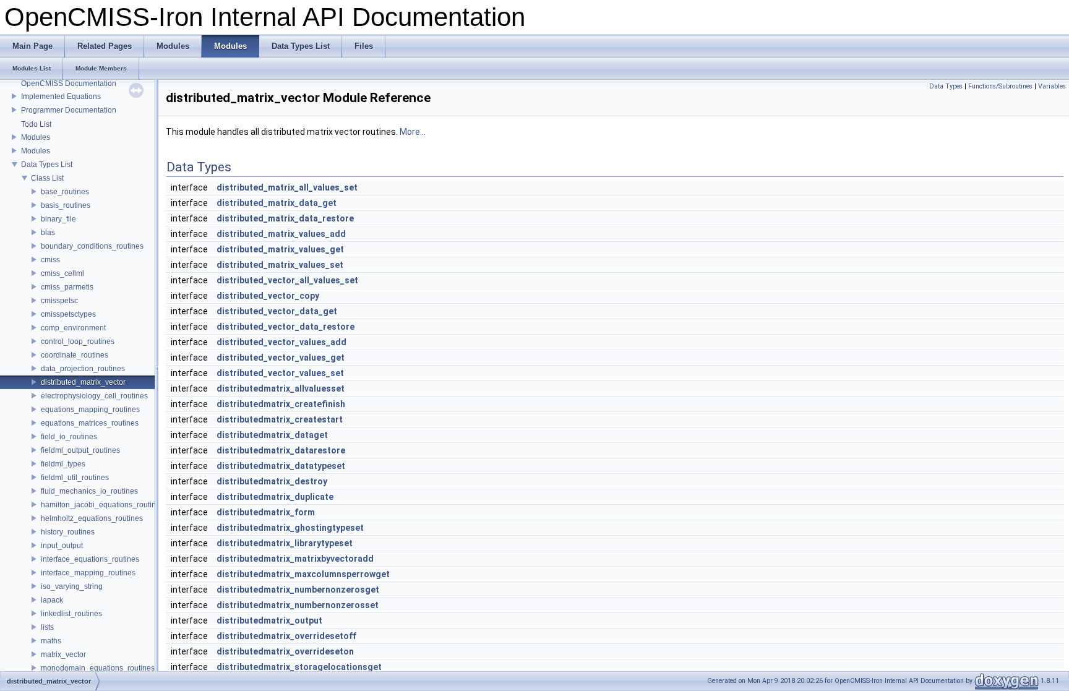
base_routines (65, 191)
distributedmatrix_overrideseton (285, 651)
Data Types (946, 86)
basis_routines (65, 205)
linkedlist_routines (71, 613)
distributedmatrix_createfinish (281, 404)
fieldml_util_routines (75, 477)
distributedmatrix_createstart (280, 419)
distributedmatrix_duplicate (275, 497)
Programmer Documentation (68, 110)
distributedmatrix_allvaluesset (281, 388)
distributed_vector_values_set (280, 373)
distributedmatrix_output (269, 620)
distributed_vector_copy (268, 296)
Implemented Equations (61, 96)
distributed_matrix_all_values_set (287, 187)
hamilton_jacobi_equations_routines (102, 504)
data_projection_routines (83, 368)
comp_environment (73, 328)
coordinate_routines (74, 355)
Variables (1052, 86)
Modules (35, 137)
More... (413, 132)
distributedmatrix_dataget (272, 435)
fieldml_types (63, 464)
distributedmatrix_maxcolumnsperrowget (303, 574)
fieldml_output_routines (80, 450)
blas (48, 232)
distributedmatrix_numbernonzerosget (298, 589)
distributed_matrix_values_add (281, 234)
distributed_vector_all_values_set (287, 280)
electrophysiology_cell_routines (94, 396)
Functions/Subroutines (1000, 86)
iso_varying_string (72, 586)
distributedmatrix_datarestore (281, 450)
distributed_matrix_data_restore (285, 218)
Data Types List (46, 164)
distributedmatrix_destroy (272, 481)
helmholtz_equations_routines (92, 518)
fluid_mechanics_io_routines (89, 491)
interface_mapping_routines (88, 573)
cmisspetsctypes (68, 314)
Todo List (36, 124)
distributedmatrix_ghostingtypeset (290, 528)
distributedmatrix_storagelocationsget (299, 667)
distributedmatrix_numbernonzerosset (298, 605)
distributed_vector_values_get (281, 358)
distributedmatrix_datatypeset (281, 466)
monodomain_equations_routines (98, 668)
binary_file (58, 219)
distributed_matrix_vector (83, 382)
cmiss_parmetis (67, 287)
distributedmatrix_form (266, 512)
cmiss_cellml (62, 273)
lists (47, 627)
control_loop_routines (77, 341)
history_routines (68, 532)
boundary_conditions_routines (92, 246)
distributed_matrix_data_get (277, 203)
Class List (47, 178)
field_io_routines (69, 436)
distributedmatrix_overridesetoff (286, 636)
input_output (62, 545)
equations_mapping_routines (90, 409)
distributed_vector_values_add (281, 342)
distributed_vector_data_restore (285, 327)
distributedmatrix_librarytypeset (285, 543)
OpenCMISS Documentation (68, 83)
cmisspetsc (59, 300)
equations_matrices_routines (90, 423)
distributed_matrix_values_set (280, 265)
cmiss (50, 259)
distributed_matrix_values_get (280, 249)
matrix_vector (63, 654)
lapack (52, 600)
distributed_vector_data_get (277, 311)
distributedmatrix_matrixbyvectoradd (295, 559)
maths (51, 641)
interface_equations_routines (90, 559)
